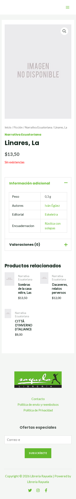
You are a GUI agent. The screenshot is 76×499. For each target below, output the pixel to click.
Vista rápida (9, 295)
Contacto (38, 399)
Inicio (8, 127)
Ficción (18, 127)
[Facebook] (46, 490)
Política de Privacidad (38, 410)
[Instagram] (38, 490)
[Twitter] (30, 490)
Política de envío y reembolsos (38, 404)
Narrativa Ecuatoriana (38, 127)
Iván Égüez (52, 205)
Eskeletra (51, 214)
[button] (64, 31)
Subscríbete (38, 453)
